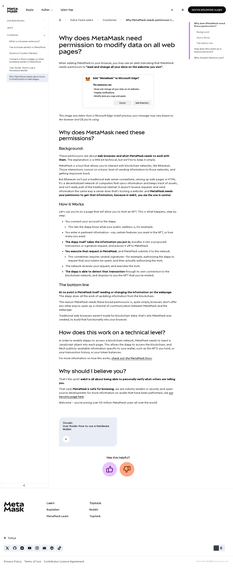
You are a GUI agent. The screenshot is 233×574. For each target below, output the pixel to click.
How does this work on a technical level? (207, 50)
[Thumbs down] (127, 469)
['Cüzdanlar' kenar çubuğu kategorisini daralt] (45, 35)
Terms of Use (32, 561)
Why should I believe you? (209, 57)
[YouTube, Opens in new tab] (29, 548)
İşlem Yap (67, 9)
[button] (219, 548)
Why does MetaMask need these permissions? (209, 25)
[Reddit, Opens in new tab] (51, 548)
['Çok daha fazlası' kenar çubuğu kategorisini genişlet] (45, 20)
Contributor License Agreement (64, 561)
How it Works (203, 37)
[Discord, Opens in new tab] (44, 548)
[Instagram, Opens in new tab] (37, 548)
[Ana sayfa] (60, 20)
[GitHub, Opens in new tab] (14, 548)
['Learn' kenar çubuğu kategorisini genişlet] (45, 28)
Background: (203, 32)
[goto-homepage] (12, 10)
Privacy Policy (13, 561)
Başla (29, 9)
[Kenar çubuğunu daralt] (24, 485)
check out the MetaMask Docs (131, 358)
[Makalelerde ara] (172, 9)
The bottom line (205, 43)
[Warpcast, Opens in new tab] (22, 548)
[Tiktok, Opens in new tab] (59, 548)
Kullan (46, 9)
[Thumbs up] (109, 469)
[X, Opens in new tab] (7, 548)
